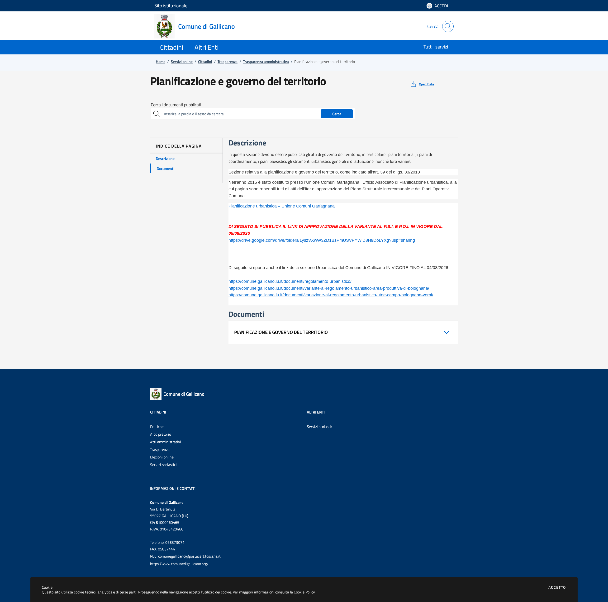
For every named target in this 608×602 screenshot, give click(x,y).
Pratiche (157, 426)
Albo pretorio (160, 434)
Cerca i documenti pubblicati (176, 104)
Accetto (557, 587)
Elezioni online (162, 457)
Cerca (336, 114)
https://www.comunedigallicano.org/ (179, 564)
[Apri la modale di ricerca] (448, 26)
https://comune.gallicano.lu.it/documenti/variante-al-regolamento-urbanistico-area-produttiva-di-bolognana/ (328, 288)
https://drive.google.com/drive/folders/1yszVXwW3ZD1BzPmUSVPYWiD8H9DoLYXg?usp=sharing (321, 240)
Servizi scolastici (163, 464)
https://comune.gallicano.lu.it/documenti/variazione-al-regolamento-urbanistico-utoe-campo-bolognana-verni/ (330, 295)
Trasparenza (160, 449)
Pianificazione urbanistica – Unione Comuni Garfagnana (281, 206)
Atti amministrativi (165, 442)
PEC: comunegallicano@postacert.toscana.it (185, 556)
